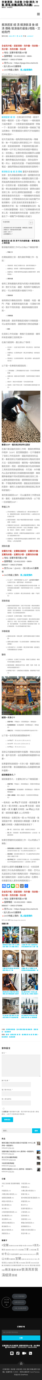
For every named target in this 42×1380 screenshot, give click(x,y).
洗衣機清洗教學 (16, 1265)
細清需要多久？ (8, 234)
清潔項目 (24, 1219)
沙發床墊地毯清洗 (8, 1212)
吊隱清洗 (24, 1187)
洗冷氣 (16, 1263)
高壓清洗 (5, 1233)
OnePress (24, 1375)
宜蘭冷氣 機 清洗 (26, 1259)
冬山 (7, 1253)
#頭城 (12, 1250)
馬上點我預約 (26, 70)
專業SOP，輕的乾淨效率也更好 (13, 229)
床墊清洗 (24, 1201)
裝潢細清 (8, 1032)
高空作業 (24, 1233)
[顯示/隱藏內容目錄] (29, 223)
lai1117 (30, 36)
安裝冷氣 (24, 1194)
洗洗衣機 (33, 1263)
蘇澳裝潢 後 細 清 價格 (12, 172)
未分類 (4, 1208)
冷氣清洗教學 (14, 1254)
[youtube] (24, 1353)
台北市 (34, 1254)
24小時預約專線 (6, 1302)
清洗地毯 (24, 1215)
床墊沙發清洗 (6, 1201)
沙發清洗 (24, 1212)
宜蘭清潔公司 (19, 1302)
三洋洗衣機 (32, 1250)
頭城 (14, 1275)
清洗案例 (5, 1219)
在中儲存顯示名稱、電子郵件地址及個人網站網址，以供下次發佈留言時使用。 (20, 1113)
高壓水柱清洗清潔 (27, 1230)
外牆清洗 (5, 1191)
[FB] (17, 1353)
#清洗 (35, 1245)
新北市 (23, 1205)
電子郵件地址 (7, 1090)
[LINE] (12, 1353)
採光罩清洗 (6, 1205)
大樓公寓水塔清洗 (27, 1191)
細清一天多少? (8, 232)
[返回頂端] (21, 1364)
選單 (37, 14)
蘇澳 (7, 1034)
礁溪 (8, 1269)
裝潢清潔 (5, 1037)
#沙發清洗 (29, 1245)
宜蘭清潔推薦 (10, 1029)
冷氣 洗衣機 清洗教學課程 (11, 1183)
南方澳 (30, 1254)
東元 (36, 1259)
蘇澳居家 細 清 (8, 117)
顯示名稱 (6, 1080)
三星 (26, 1249)
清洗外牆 (33, 1265)
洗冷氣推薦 (22, 1263)
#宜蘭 (5, 1245)
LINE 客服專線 (19, 1296)
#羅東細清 (8, 1250)
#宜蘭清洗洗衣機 (13, 1245)
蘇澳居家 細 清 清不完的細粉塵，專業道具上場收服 (18, 227)
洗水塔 (27, 1263)
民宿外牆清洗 (25, 1208)
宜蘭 (18, 1258)
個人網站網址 (6, 1099)
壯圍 (7, 1259)
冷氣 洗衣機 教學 (20, 1308)
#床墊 (20, 1245)
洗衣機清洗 (6, 1215)
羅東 (13, 1269)
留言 (4, 1053)
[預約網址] (30, 1353)
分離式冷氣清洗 (23, 1254)
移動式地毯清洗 (26, 1223)
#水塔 (24, 1245)
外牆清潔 (12, 1259)
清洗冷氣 (26, 1265)
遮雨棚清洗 (25, 1226)
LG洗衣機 (20, 1250)
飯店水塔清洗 (6, 1230)
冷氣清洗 (24, 1183)
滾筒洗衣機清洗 (7, 1223)
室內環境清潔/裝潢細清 (24, 1029)
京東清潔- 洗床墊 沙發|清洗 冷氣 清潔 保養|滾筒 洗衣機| (20, 3)
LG (16, 1250)
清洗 (23, 1265)
